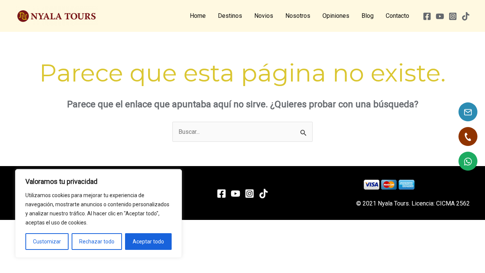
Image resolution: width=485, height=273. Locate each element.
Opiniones (335, 15)
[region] (98, 213)
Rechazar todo (96, 241)
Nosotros (297, 15)
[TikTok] (466, 16)
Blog (367, 15)
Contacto (397, 15)
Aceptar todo (148, 241)
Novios (263, 15)
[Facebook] (427, 16)
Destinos (230, 15)
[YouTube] (440, 16)
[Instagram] (453, 16)
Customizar (47, 241)
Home (198, 15)
